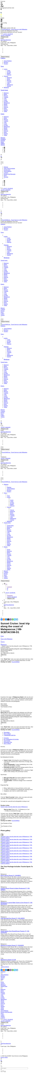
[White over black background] (1, 11)
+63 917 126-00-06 (8, 34)
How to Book (7, 733)
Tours (2, 66)
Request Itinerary (5, 56)
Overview (6, 738)
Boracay (9, 80)
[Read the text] (2, 24)
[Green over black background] (1, 16)
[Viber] (10, 619)
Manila (8, 73)
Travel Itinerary (4, 1010)
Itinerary (3, 137)
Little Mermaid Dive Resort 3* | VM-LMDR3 (13, 918)
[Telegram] (4, 150)
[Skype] (15, 619)
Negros (5, 105)
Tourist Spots (4, 90)
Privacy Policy (4, 1057)
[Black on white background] (1, 9)
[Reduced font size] (1, 2)
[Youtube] (4, 152)
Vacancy (6, 63)
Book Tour (3, 654)
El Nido (9, 72)
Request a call (4, 37)
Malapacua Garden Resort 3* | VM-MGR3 (12, 945)
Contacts (3, 139)
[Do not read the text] (1, 26)
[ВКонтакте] (2, 619)
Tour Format (7, 740)
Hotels (2, 114)
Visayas (6, 76)
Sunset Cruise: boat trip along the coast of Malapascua (14, 806)
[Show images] (1, 19)
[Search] (2, 162)
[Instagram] (4, 149)
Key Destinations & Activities (11, 739)
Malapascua (10, 84)
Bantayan (9, 77)
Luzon (5, 69)
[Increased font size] (2, 6)
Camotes (9, 81)
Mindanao (6, 87)
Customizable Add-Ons (9, 735)
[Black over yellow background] (1, 14)
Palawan (9, 74)
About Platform (8, 61)
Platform (3, 58)
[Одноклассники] (4, 619)
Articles (3, 145)
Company (3, 971)
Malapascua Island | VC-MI (8, 959)
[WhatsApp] (13, 619)
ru (1, 156)
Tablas (5, 111)
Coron (8, 70)
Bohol (8, 79)
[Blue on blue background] (1, 13)
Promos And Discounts (6, 1012)
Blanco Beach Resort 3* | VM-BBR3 (11, 875)
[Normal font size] (2, 4)
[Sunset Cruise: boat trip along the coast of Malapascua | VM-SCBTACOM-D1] (17, 838)
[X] (8, 619)
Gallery (3, 143)
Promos (3, 140)
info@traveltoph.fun (6, 39)
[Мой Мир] (6, 619)
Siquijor (9, 86)
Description (7, 732)
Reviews (6, 62)
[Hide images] (1, 21)
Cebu (8, 83)
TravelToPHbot (15, 662)
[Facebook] (4, 147)
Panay (5, 108)
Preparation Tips (8, 742)
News (2, 142)
